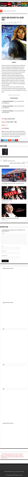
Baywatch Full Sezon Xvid (9, 160)
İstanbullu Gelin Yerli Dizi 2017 (9, 11)
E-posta (4, 251)
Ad (3, 246)
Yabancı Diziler (8, 13)
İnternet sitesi (4, 255)
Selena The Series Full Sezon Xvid (10, 218)
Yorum (3, 233)
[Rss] (14, 473)
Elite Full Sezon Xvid (7, 201)
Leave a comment (6, 23)
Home (2, 13)
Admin (4, 22)
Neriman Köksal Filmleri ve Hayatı (17, 162)
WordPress (11, 471)
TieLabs (22, 471)
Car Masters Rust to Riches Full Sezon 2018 (13, 183)
